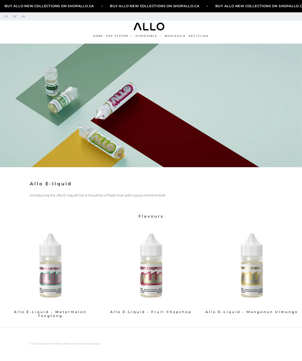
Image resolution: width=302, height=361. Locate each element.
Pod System (117, 36)
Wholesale (175, 36)
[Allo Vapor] (149, 27)
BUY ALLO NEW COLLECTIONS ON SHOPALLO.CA (49, 6)
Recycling (199, 36)
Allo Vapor (45, 343)
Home (98, 36)
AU (23, 16)
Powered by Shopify (88, 343)
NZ (15, 16)
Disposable (147, 36)
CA (6, 16)
